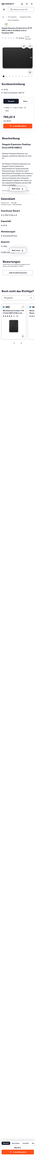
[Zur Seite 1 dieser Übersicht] (3, 76)
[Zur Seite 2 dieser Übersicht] (6, 76)
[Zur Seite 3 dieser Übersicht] (9, 76)
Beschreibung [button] (15, 1143)
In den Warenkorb (19, 126)
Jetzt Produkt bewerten (18, 273)
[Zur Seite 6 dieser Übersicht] (19, 76)
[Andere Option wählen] (31, 297)
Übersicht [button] (6, 1143)
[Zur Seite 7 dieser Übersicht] (22, 76)
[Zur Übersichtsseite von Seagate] (6, 25)
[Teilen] (23, 46)
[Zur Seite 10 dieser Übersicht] (32, 76)
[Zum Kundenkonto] (22, 4)
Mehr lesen (16, 189)
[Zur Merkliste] (26, 4)
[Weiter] (30, 58)
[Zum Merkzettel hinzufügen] (30, 46)
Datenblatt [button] (26, 1143)
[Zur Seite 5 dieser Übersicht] (16, 76)
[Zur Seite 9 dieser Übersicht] (28, 76)
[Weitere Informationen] (25, 107)
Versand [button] (11, 101)
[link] (10, 38)
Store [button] (25, 101)
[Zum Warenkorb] (31, 4)
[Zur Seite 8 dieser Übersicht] (25, 76)
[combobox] (17, 298)
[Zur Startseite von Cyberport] (8, 4)
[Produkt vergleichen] (30, 72)
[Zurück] (4, 58)
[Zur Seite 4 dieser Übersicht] (13, 76)
